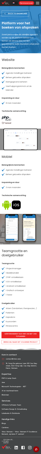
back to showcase (17, 13)
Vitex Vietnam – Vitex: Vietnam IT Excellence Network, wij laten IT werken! (19, 433)
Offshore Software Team (11, 405)
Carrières (5, 427)
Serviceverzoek (26, 3)
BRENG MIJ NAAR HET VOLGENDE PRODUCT (21, 342)
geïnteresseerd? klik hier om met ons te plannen (20, 335)
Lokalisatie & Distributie (11, 413)
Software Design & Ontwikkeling (14, 409)
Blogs (4, 423)
